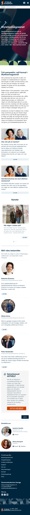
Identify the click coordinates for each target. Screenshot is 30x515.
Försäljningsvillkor (6, 455)
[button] (13, 241)
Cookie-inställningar (7, 462)
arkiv (25, 417)
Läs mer (15, 159)
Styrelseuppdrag (6, 474)
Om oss (3, 467)
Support (3, 464)
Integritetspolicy (6, 460)
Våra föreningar (5, 469)
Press (2, 476)
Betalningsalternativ (7, 457)
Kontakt (3, 472)
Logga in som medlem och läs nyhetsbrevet (16, 409)
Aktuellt (3, 7)
